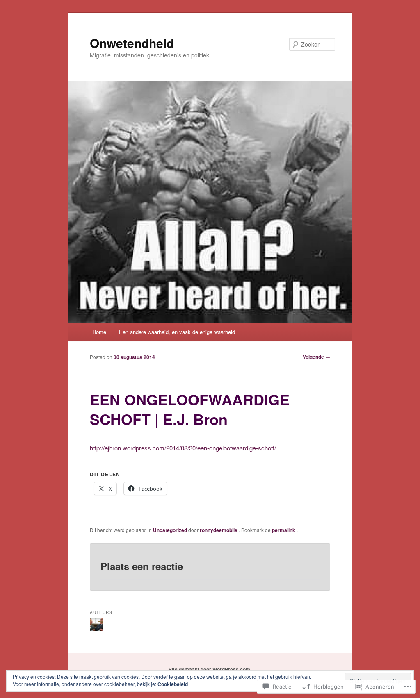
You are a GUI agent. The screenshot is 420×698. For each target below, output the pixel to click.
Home (99, 332)
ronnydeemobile (219, 530)
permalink (284, 530)
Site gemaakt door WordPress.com (209, 669)
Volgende (316, 356)
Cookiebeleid (173, 684)
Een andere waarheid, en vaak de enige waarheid (177, 332)
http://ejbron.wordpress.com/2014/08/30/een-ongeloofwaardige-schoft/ (183, 447)
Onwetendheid (132, 43)
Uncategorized (170, 530)
